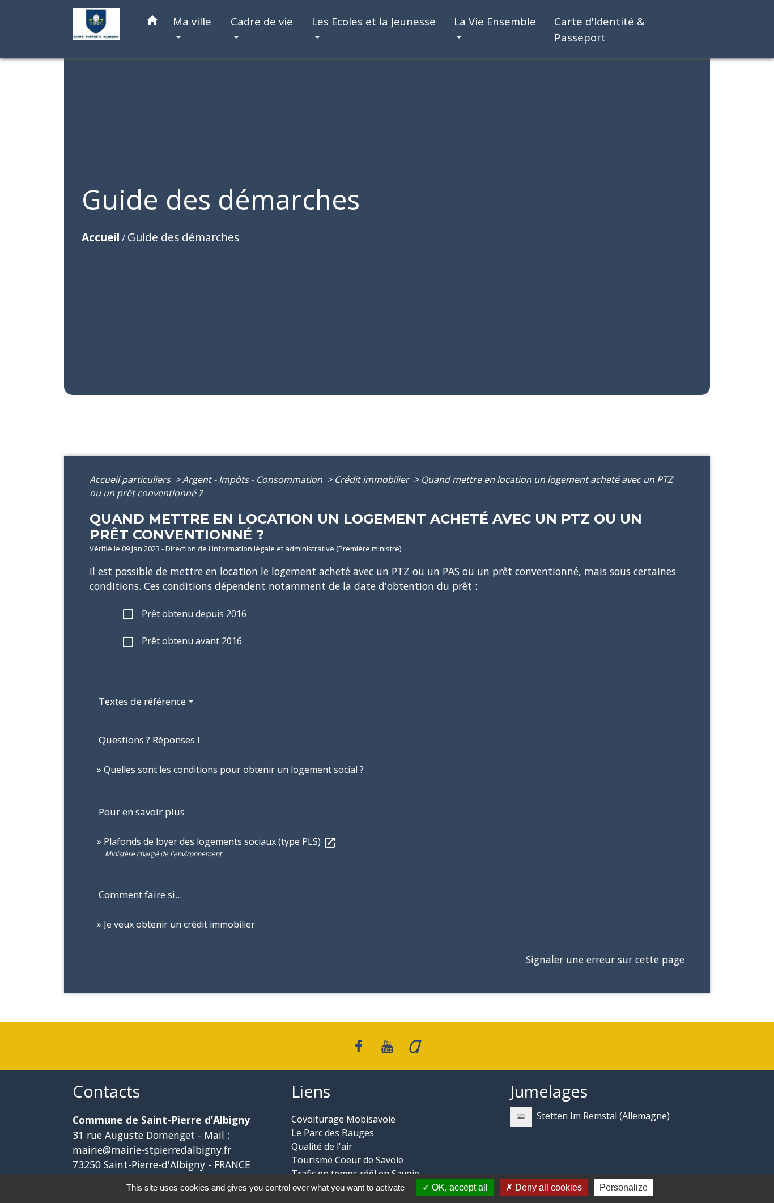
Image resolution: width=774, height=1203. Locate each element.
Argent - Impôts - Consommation (253, 479)
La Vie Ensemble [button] (495, 21)
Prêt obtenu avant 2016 (181, 642)
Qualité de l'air (321, 1146)
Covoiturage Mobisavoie (343, 1119)
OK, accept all (458, 1187)
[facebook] (359, 1046)
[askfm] (415, 1046)
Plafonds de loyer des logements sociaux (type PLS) (220, 841)
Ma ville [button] (192, 21)
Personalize (623, 1187)
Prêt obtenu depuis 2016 (183, 614)
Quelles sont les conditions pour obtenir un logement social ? (234, 769)
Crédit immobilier (372, 479)
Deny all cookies (547, 1187)
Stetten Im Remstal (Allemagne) (603, 1116)
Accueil (101, 237)
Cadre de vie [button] (262, 21)
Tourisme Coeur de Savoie (347, 1160)
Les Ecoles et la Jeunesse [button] (374, 21)
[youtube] (387, 1046)
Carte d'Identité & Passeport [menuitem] (599, 29)
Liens (310, 1092)
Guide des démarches (183, 237)
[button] (152, 22)
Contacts (106, 1092)
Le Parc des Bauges (332, 1133)
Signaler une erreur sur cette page (605, 959)
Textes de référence (142, 701)
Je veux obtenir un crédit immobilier (179, 924)
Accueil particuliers (131, 479)
